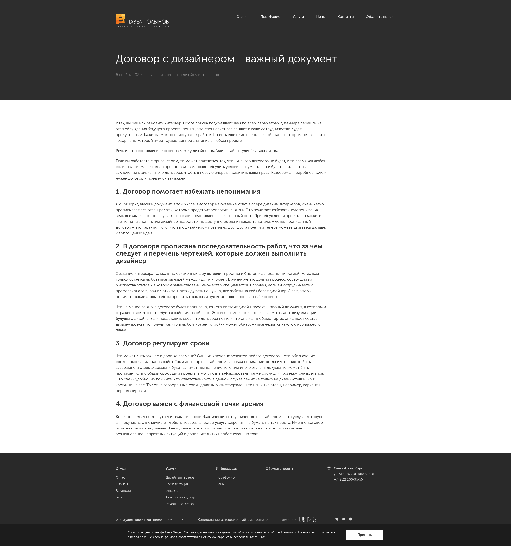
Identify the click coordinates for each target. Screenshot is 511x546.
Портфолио (270, 16)
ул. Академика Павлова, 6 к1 (356, 474)
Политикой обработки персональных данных (233, 537)
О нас (120, 477)
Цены (320, 16)
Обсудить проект (380, 16)
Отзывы (122, 484)
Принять (364, 535)
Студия (242, 16)
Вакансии (123, 491)
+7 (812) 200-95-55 (348, 479)
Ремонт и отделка (180, 504)
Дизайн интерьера (180, 477)
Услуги (298, 16)
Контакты (346, 16)
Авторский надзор (180, 497)
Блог (119, 497)
